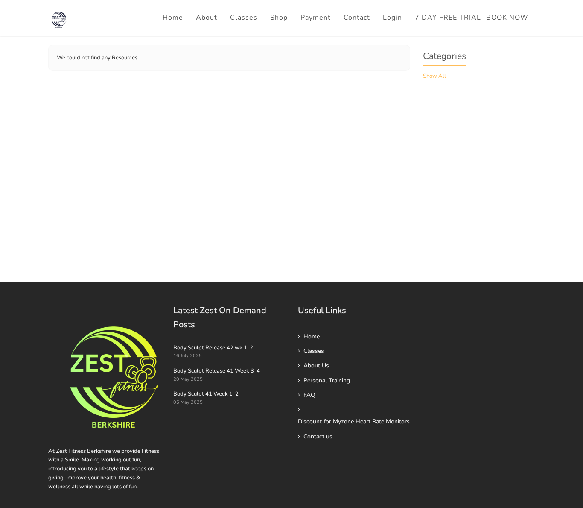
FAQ (309, 395)
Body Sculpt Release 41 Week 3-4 (216, 371)
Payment (315, 17)
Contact (357, 17)
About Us (316, 365)
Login (392, 17)
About (206, 17)
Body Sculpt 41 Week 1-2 (206, 394)
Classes (243, 17)
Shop (279, 17)
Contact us (317, 436)
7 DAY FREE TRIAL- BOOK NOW (471, 17)
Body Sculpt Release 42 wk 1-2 (213, 348)
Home (173, 17)
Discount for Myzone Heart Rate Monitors (354, 421)
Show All (434, 76)
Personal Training (326, 380)
